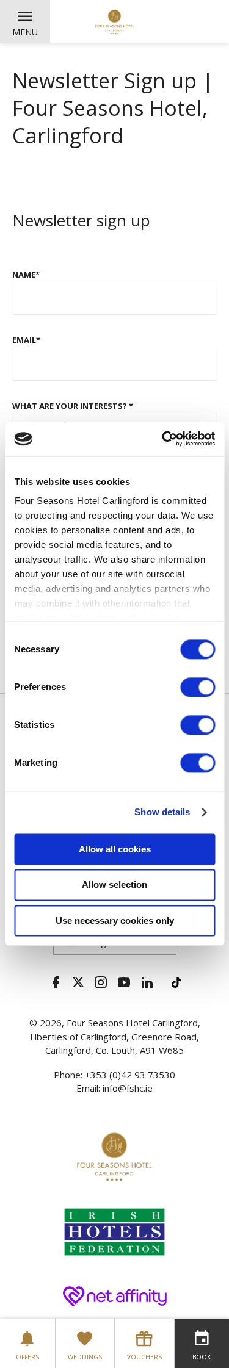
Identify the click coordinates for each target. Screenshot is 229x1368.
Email (26, 339)
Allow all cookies (115, 849)
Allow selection (114, 885)
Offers (27, 1357)
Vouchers (144, 1357)
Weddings (85, 1357)
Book (201, 1357)
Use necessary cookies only (115, 920)
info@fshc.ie (128, 1088)
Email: (89, 1088)
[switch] (197, 687)
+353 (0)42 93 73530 (130, 1074)
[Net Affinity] (115, 1294)
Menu (25, 32)
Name (26, 274)
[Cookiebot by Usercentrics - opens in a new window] (163, 439)
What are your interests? (72, 405)
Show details (162, 812)
